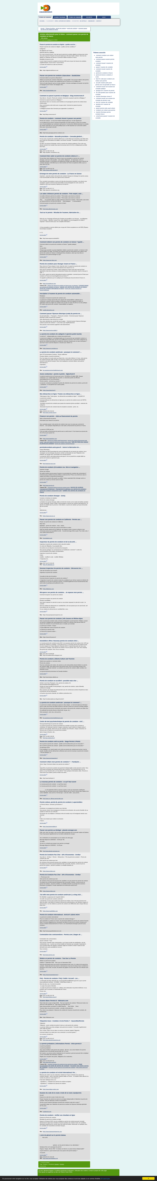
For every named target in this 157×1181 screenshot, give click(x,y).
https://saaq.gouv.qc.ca (49, 516)
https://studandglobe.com (49, 90)
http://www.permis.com (49, 954)
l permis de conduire (74, 17)
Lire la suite (43, 67)
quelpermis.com (47, 1111)
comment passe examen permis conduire (105, 60)
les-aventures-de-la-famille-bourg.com (53, 370)
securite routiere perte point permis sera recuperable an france (105, 83)
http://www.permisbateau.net (50, 1158)
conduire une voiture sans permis (105, 110)
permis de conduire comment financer (64, 443)
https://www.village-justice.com (51, 1089)
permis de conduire (45, 17)
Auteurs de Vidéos (64, 21)
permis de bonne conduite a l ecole (104, 76)
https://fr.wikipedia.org (48, 564)
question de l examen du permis (105, 90)
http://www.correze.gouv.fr (49, 412)
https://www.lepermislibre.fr (50, 826)
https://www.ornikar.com (49, 871)
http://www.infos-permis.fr (49, 1062)
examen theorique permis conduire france (103, 113)
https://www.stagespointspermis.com (52, 1131)
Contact (98, 21)
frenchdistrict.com (47, 538)
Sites (56, 21)
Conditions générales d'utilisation (64, 1170)
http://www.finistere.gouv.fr (50, 997)
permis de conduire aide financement (57, 440)
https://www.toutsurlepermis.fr (50, 974)
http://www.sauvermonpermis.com (51, 1040)
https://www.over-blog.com (50, 260)
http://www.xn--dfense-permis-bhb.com (53, 798)
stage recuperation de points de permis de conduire (61, 1065)
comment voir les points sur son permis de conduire (61, 1067)
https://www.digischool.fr (49, 390)
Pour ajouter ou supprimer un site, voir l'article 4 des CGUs (55, 1172)
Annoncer (91, 21)
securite (89, 17)
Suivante (57, 1164)
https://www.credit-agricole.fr (50, 170)
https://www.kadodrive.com (50, 438)
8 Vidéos (49, 40)
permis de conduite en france (104, 73)
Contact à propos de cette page (98, 1170)
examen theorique (59, 17)
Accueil (42, 21)
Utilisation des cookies (81, 1170)
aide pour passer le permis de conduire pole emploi (57, 442)
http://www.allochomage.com (50, 209)
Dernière (62, 1164)
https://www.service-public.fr (50, 330)
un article (83, 21)
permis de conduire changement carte (51, 490)
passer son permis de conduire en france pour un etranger (63, 285)
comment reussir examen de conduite (104, 70)
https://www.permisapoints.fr (50, 758)
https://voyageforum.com (49, 283)
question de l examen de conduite (103, 105)
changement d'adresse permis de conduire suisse (59, 487)
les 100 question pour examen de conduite (105, 93)
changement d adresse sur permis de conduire (71, 489)
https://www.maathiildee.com (50, 911)
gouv (104, 17)
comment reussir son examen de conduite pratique (105, 87)
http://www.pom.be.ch (48, 485)
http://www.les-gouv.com (49, 463)
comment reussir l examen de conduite (104, 64)
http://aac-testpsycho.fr (49, 738)
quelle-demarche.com (48, 310)
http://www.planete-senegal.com (51, 851)
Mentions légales (49, 1170)
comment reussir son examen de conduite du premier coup (105, 99)
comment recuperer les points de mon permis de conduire (63, 1064)
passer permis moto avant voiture (105, 108)
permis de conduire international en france (52, 288)
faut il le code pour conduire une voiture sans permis (105, 79)
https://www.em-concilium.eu (50, 348)
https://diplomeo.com (48, 588)
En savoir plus (105, 1178)
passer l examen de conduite (104, 67)
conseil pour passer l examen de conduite (105, 117)
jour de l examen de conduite (104, 102)
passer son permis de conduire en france (73, 287)
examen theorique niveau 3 (104, 96)
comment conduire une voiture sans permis (104, 56)
